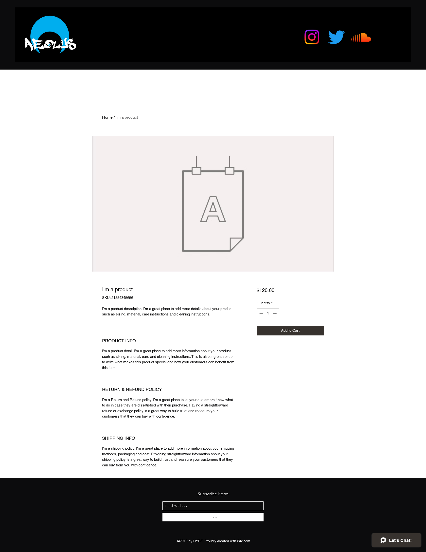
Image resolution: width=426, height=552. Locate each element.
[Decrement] (260, 313)
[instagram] (312, 37)
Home (107, 117)
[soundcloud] (361, 37)
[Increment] (275, 313)
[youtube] (336, 37)
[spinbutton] (268, 313)
